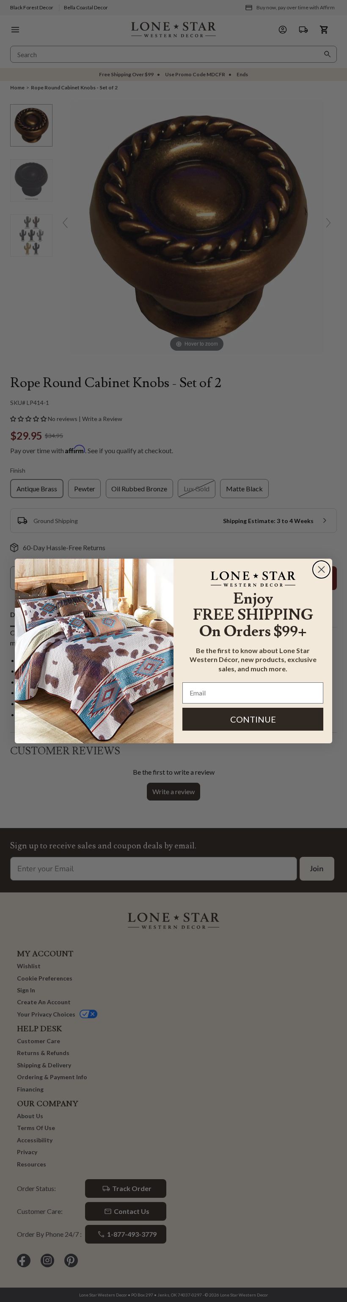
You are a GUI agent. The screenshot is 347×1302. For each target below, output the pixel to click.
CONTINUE (253, 719)
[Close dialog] (321, 569)
